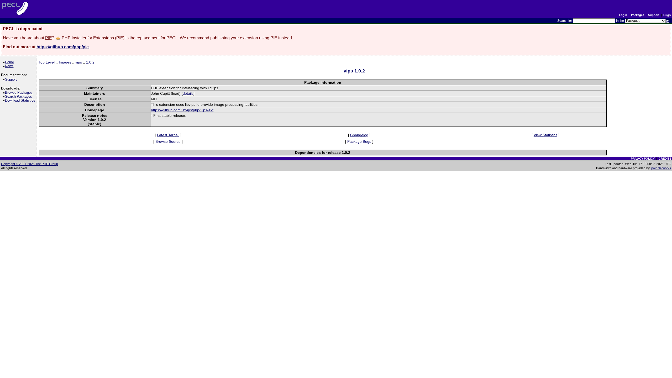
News (10, 66)
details (188, 93)
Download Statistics (21, 100)
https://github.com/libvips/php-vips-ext (182, 110)
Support (653, 15)
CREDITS (665, 158)
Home (10, 62)
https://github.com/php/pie (62, 47)
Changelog (359, 135)
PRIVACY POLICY (643, 158)
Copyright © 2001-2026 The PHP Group (29, 164)
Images (65, 62)
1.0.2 (90, 62)
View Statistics (545, 135)
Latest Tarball (168, 135)
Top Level (47, 62)
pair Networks (661, 168)
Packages (637, 15)
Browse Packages (20, 92)
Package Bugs (359, 141)
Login (623, 15)
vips (78, 62)
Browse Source (168, 141)
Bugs (667, 15)
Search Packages (19, 96)
